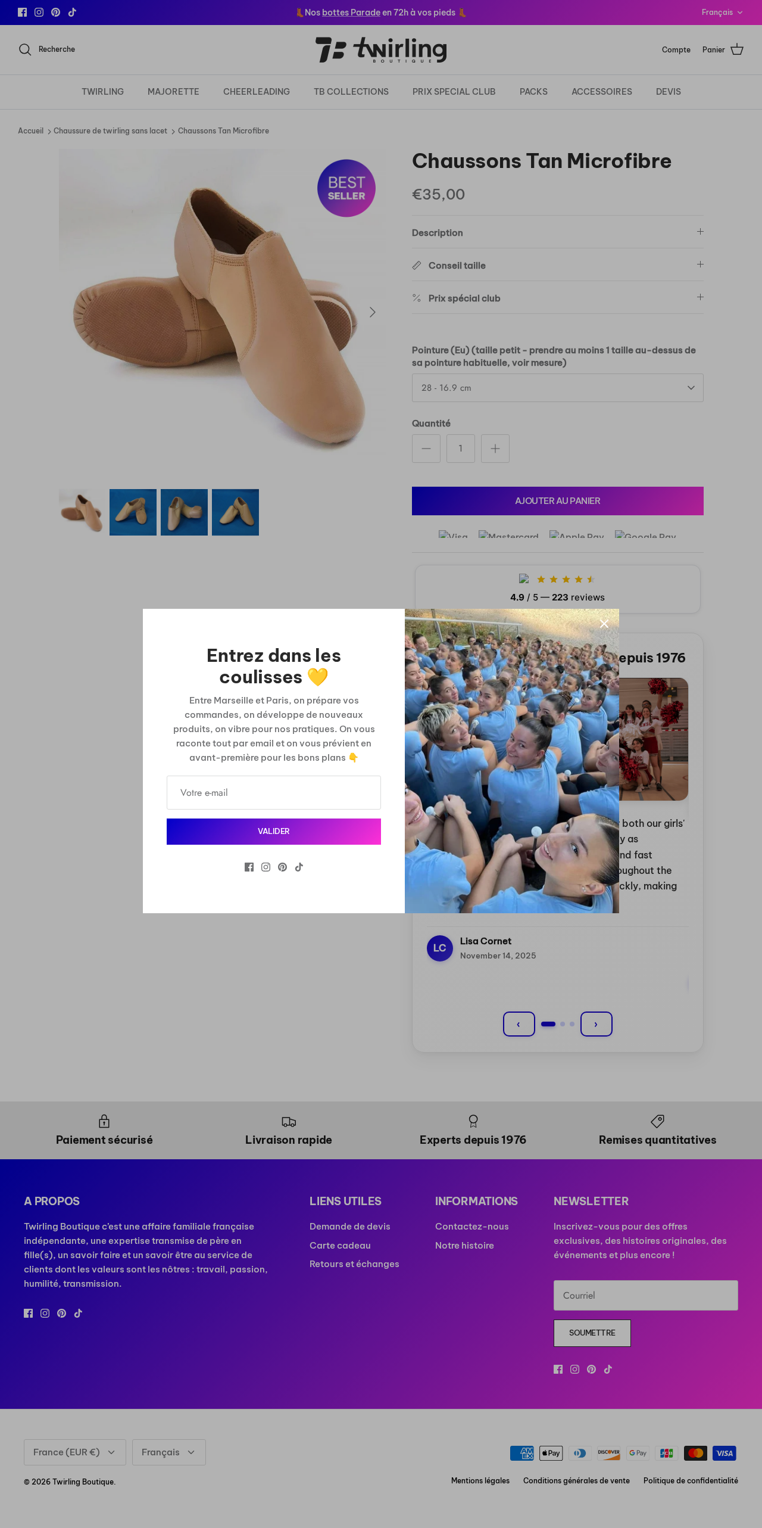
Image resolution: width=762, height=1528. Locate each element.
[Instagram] (265, 867)
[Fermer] (604, 624)
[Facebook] (249, 867)
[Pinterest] (282, 867)
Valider (274, 831)
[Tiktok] (299, 867)
